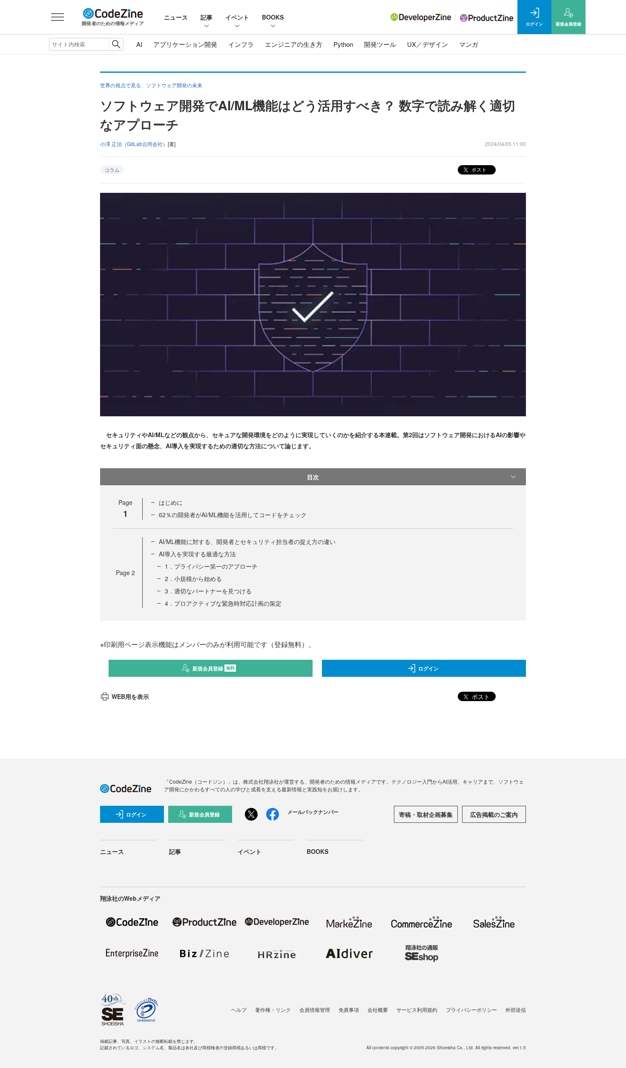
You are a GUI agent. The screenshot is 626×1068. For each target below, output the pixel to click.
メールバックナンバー (313, 812)
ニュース (176, 17)
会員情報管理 (314, 1009)
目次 (313, 476)
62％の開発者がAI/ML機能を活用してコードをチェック (233, 514)
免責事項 (349, 1009)
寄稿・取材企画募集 (426, 814)
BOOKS (273, 17)
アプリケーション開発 (185, 44)
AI (139, 44)
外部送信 (515, 1009)
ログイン (428, 668)
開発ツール (380, 44)
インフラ (241, 44)
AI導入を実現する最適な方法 (197, 554)
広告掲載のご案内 (494, 814)
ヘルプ (239, 1009)
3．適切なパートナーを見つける (208, 591)
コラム (112, 169)
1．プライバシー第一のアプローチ (211, 566)
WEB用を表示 (130, 696)
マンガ (468, 44)
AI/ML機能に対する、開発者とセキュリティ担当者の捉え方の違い (247, 541)
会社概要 (378, 1009)
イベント (237, 17)
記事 (206, 17)
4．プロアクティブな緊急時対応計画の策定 (223, 603)
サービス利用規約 (416, 1009)
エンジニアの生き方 (293, 44)
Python (343, 44)
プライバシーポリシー (471, 1009)
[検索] (116, 44)
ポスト (478, 169)
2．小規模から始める (193, 578)
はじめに (171, 502)
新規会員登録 (213, 668)
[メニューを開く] (57, 17)
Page (125, 572)
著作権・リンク (273, 1009)
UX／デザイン (427, 44)
